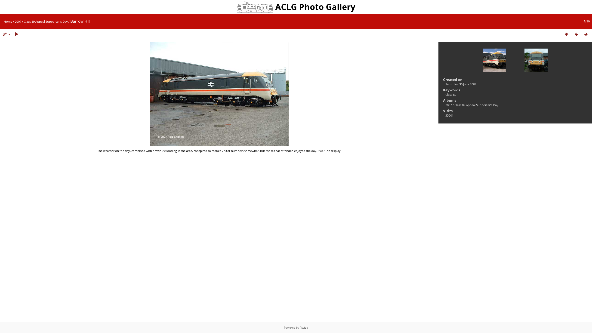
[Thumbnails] (566, 34)
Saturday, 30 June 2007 (460, 84)
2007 (18, 21)
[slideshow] (16, 34)
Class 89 (450, 94)
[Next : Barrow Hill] (586, 34)
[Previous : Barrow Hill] (576, 34)
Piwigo (304, 328)
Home (8, 21)
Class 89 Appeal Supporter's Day (46, 21)
